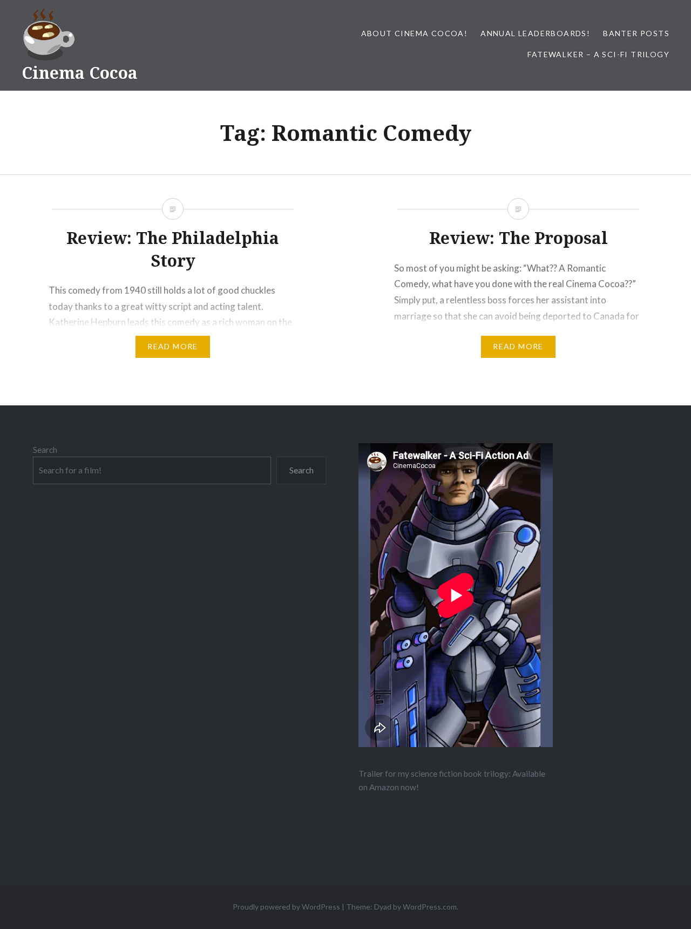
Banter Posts (636, 33)
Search (45, 450)
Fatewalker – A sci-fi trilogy (598, 54)
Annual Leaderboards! (535, 33)
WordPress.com (430, 906)
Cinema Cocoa (80, 73)
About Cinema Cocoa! (414, 33)
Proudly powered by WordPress (286, 906)
